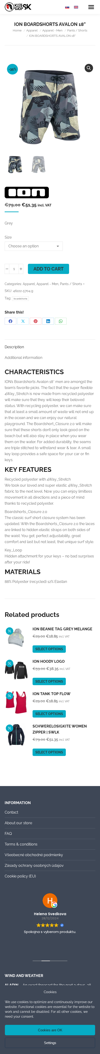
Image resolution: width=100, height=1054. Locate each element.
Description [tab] (14, 347)
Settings (50, 1043)
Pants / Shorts (71, 284)
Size (8, 237)
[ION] (27, 193)
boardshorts (20, 298)
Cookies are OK (50, 1030)
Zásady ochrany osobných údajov (34, 865)
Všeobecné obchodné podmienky (34, 855)
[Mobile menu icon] (91, 7)
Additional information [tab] (23, 357)
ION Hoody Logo (49, 661)
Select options (49, 649)
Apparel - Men (47, 284)
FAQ (8, 833)
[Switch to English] (76, 7)
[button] (89, 68)
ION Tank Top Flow (51, 694)
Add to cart (48, 269)
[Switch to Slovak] (67, 7)
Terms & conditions (21, 844)
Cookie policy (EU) (20, 876)
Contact (11, 812)
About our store (18, 823)
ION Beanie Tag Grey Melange (62, 629)
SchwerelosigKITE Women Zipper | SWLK (60, 729)
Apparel (29, 284)
